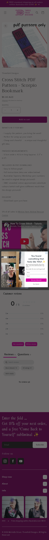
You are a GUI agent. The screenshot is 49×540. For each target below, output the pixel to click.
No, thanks (36, 284)
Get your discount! (36, 280)
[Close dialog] (46, 253)
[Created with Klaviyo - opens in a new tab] (24, 288)
